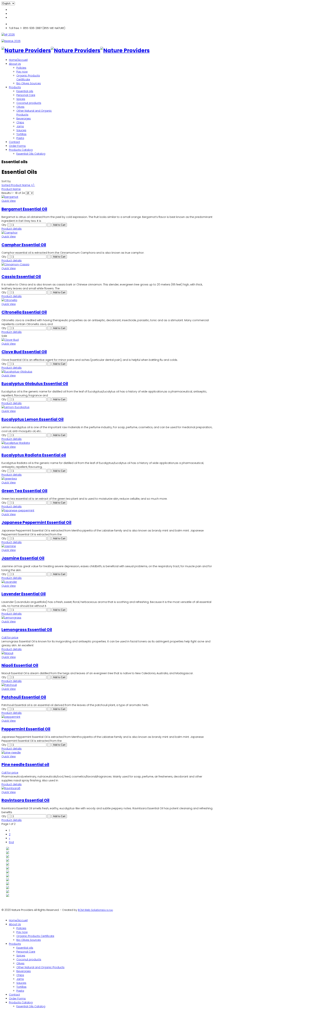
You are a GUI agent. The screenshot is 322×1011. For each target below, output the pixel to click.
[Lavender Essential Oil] (107, 582)
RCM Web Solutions (90, 910)
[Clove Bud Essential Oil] (107, 340)
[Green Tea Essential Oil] (107, 479)
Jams (20, 126)
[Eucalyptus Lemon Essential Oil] (107, 407)
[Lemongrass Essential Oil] (107, 618)
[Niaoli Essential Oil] (107, 653)
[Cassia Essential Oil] (107, 264)
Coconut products (28, 103)
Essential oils (24, 91)
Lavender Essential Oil (23, 594)
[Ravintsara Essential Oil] (107, 788)
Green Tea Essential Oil (24, 490)
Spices (20, 99)
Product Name (11, 189)
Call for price (9, 637)
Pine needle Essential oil (25, 764)
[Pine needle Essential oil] (107, 753)
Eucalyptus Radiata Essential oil (33, 455)
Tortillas (21, 134)
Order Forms (17, 146)
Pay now (22, 72)
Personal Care (25, 95)
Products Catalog (21, 150)
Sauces (21, 130)
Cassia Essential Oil (21, 276)
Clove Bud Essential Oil (24, 351)
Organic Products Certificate (28, 77)
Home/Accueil (18, 60)
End (11, 842)
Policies (21, 68)
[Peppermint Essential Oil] (107, 717)
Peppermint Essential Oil (25, 729)
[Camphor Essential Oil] (107, 233)
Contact (14, 142)
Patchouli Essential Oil (23, 697)
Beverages (23, 118)
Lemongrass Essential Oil (26, 629)
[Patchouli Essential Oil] (107, 685)
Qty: (4, 225)
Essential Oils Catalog (30, 154)
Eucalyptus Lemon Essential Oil (32, 419)
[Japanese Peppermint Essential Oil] (107, 510)
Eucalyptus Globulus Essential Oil (34, 383)
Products (15, 87)
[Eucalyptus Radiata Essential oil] (107, 443)
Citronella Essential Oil (24, 312)
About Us (15, 64)
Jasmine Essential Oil (22, 558)
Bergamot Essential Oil (24, 209)
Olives (20, 107)
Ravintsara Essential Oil (25, 800)
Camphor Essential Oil (23, 244)
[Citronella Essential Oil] (107, 300)
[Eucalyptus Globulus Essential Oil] (107, 372)
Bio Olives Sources (28, 83)
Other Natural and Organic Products (40, 967)
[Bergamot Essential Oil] (107, 197)
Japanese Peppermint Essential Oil (36, 522)
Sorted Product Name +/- (18, 185)
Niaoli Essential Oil (19, 665)
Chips (20, 122)
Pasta (20, 138)
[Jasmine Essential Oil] (107, 546)
